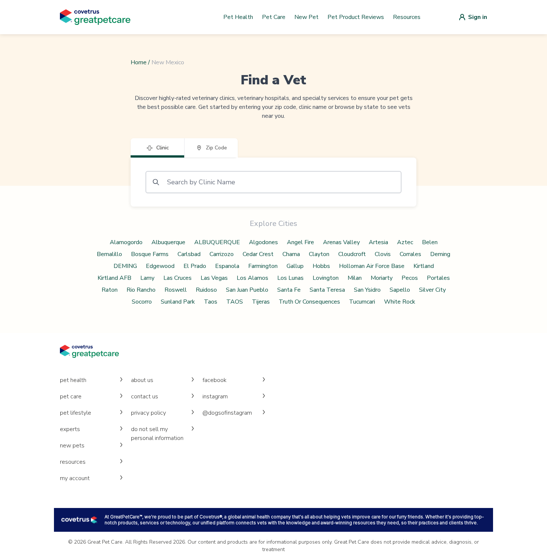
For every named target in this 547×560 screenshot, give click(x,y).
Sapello (400, 290)
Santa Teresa (327, 290)
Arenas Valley (341, 242)
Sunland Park (178, 302)
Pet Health (238, 17)
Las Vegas (214, 278)
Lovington (326, 278)
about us (142, 380)
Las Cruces (177, 278)
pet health (73, 380)
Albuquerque (168, 242)
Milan (355, 278)
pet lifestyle (75, 413)
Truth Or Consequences (309, 302)
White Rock (399, 302)
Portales (438, 278)
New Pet (306, 17)
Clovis (383, 254)
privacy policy (148, 413)
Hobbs (321, 266)
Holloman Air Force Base (371, 266)
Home (139, 62)
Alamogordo (126, 242)
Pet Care (273, 17)
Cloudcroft (352, 254)
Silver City (432, 290)
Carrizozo (221, 254)
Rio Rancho (141, 290)
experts (70, 429)
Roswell (175, 290)
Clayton (319, 254)
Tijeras (261, 302)
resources (73, 462)
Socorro (142, 302)
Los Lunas (290, 278)
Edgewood (160, 266)
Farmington (263, 266)
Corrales (410, 254)
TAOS (234, 302)
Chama (291, 254)
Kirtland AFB (114, 278)
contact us (144, 396)
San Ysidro (367, 290)
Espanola (227, 266)
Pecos (410, 278)
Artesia (378, 242)
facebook (214, 380)
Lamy (147, 278)
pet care (70, 396)
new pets (72, 445)
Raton (110, 290)
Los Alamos (252, 278)
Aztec (405, 242)
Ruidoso (206, 290)
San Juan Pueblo (247, 290)
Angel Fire (300, 242)
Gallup (295, 266)
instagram (215, 396)
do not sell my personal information (157, 433)
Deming (440, 254)
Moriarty (382, 278)
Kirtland (423, 266)
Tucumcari (362, 302)
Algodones (263, 242)
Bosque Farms (150, 254)
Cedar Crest (258, 254)
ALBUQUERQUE (217, 242)
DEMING (125, 266)
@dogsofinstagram (227, 413)
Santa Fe (289, 290)
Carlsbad (189, 254)
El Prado (194, 266)
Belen (430, 242)
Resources (406, 17)
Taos (210, 302)
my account (75, 478)
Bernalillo (109, 254)
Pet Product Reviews (355, 17)
